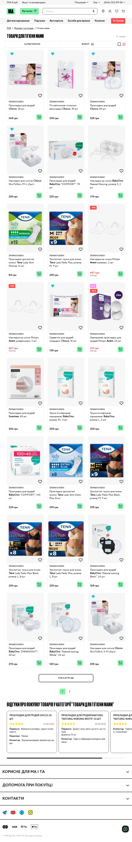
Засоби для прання (79, 21)
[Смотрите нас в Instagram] (30, 812)
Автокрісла (56, 21)
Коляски (100, 21)
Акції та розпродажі (34, 2)
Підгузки (39, 21)
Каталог (27, 11)
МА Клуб (12, 2)
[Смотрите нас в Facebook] (21, 812)
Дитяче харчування (18, 21)
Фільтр (85, 44)
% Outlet (118, 21)
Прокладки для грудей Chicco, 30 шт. (30, 717)
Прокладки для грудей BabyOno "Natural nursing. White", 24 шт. (82, 717)
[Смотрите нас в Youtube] (13, 812)
